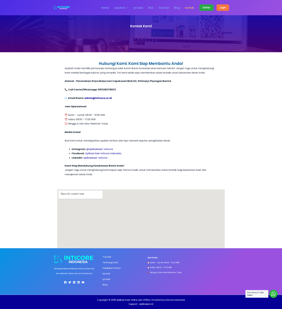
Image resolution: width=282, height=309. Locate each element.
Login (223, 7)
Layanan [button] (119, 8)
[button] (126, 8)
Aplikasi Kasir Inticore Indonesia (103, 153)
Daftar (206, 7)
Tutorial (164, 8)
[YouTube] (83, 282)
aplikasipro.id (146, 303)
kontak (189, 8)
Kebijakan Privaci (112, 268)
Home (105, 8)
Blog (177, 8)
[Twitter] (69, 282)
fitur (150, 8)
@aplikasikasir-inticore (100, 149)
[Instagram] (74, 282)
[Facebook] (65, 282)
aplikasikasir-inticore (95, 157)
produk (138, 8)
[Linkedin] (78, 282)
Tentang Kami (110, 262)
